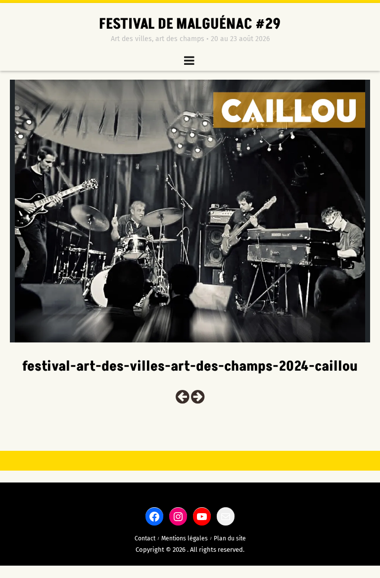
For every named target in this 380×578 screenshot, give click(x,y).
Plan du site (230, 538)
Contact (145, 538)
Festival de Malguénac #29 (190, 24)
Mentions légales (184, 538)
